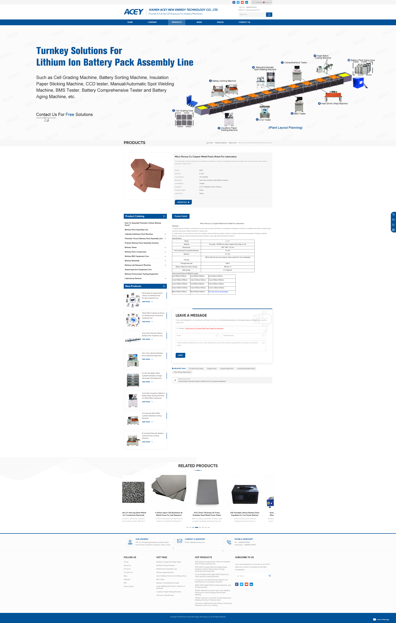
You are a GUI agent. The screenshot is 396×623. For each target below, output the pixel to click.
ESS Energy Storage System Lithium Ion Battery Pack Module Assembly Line (152, 295)
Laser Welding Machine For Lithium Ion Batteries (170, 587)
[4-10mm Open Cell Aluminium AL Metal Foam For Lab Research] (131, 492)
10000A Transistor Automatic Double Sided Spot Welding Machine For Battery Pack (213, 599)
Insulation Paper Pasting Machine (168, 592)
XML (125, 583)
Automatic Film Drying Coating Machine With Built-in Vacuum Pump (245, 514)
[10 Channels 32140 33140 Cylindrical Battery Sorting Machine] (133, 420)
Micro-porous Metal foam (182, 372)
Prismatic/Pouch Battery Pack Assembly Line (144, 239)
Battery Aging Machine (165, 572)
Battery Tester (131, 247)
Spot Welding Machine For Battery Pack (171, 576)
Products (177, 22)
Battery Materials (221, 143)
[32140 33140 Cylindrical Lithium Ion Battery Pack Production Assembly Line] (133, 320)
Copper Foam (211, 368)
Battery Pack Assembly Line (136, 230)
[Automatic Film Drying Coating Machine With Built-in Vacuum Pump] (244, 492)
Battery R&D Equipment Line (137, 256)
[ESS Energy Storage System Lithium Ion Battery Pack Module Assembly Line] (133, 300)
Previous (119, 496)
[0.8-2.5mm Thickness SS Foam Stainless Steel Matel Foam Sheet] (168, 492)
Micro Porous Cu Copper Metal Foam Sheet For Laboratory (204, 328)
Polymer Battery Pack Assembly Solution (142, 243)
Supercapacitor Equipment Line (138, 270)
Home (130, 22)
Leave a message (383, 619)
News (199, 22)
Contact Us (244, 22)
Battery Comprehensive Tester (167, 583)
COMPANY (152, 22)
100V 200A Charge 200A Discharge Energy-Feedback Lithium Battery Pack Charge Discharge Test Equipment (211, 569)
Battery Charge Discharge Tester (168, 562)
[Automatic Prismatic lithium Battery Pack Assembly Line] (133, 340)
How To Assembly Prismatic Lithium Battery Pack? (143, 224)
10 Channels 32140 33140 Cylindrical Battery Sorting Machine (151, 416)
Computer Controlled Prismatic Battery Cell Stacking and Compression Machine (211, 581)
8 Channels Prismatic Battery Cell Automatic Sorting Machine (153, 436)
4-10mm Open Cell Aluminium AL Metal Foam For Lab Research (131, 514)
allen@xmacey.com (249, 10)
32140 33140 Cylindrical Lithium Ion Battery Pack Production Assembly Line (153, 315)
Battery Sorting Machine (165, 565)
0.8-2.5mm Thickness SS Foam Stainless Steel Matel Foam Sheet (169, 514)
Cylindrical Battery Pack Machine (139, 234)
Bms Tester (160, 579)
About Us (127, 565)
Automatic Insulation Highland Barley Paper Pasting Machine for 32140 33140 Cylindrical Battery (153, 396)
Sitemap (127, 579)
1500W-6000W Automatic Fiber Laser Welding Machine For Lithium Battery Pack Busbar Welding (212, 593)
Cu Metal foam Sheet (196, 368)
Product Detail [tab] (181, 216)
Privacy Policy (129, 586)
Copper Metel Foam (226, 368)
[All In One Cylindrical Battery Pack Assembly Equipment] (133, 360)
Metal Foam (233, 143)
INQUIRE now (182, 202)
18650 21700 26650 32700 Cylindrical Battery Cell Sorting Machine (213, 586)
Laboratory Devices (133, 278)
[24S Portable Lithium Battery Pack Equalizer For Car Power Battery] (206, 492)
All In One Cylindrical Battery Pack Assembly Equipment (152, 354)
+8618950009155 (248, 7)
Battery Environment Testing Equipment (141, 274)
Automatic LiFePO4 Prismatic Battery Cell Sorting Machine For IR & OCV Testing (213, 604)
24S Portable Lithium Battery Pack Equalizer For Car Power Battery (206, 514)
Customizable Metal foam (246, 368)
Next (276, 496)
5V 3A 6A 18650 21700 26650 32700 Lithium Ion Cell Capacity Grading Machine (212, 575)
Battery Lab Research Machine (138, 265)
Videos (220, 22)
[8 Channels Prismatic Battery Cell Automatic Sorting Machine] (133, 440)
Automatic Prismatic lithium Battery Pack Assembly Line (152, 334)
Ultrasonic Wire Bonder (165, 595)
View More (146, 301)
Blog (125, 576)
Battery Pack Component (135, 252)
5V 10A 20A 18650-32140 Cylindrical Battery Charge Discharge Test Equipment (152, 376)
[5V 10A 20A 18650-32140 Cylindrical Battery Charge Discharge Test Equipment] (133, 380)
